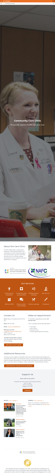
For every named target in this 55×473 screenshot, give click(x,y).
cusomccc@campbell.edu (13, 326)
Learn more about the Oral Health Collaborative (19, 365)
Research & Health (20, 419)
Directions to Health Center (13, 344)
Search (54, 1)
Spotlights (18, 403)
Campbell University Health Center (13, 331)
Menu (1, 1)
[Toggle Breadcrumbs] (54, 3)
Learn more (27, 390)
